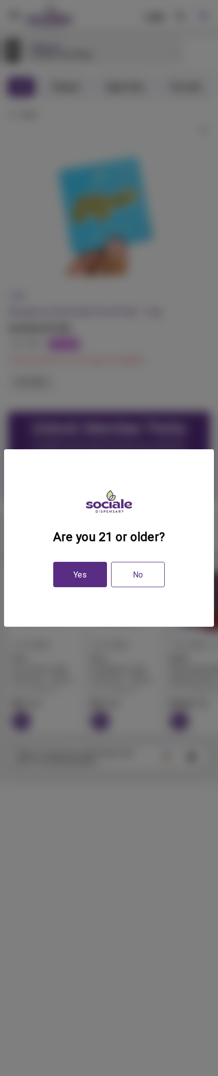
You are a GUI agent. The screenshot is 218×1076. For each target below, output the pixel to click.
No (138, 575)
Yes (80, 575)
